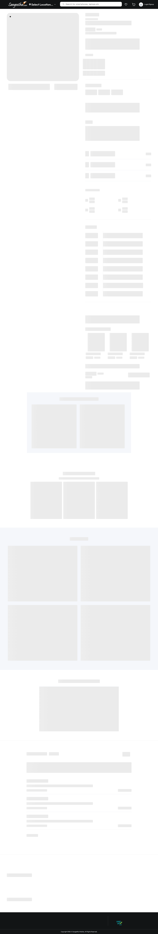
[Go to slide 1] (10, 16)
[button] (125, 4)
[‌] (29, 86)
